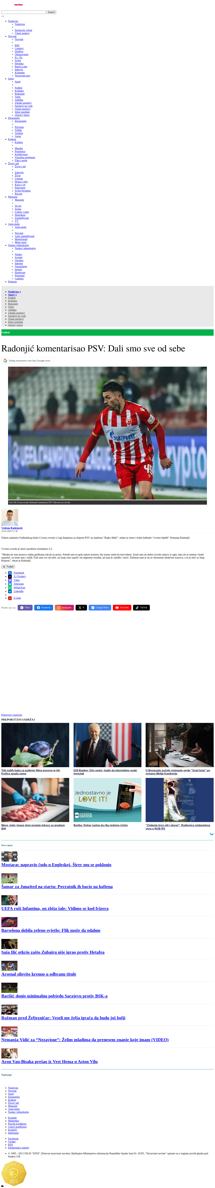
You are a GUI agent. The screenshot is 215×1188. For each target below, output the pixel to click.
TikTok (143, 607)
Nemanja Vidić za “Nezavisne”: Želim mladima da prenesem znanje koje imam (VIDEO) (85, 1039)
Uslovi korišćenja (17, 1126)
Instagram (66, 607)
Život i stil (13, 163)
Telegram (18, 583)
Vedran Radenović (12, 528)
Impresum (13, 1132)
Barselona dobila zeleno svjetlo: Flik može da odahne (50, 930)
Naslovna (13, 21)
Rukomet (13, 303)
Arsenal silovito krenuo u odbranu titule (38, 974)
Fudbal (11, 297)
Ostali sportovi (16, 319)
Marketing (13, 1120)
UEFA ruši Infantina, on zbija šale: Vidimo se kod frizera (55, 908)
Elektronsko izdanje (18, 1147)
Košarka (12, 300)
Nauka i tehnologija (18, 245)
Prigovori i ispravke (11, 714)
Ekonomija (14, 118)
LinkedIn (18, 591)
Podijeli (10, 566)
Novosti (12, 36)
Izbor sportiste (15, 322)
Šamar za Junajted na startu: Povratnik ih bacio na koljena (57, 886)
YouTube (124, 607)
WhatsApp (19, 587)
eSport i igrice (15, 325)
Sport (11, 78)
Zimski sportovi (16, 312)
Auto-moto (14, 224)
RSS (10, 1144)
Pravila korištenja (17, 1123)
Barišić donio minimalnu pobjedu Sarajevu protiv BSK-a (54, 995)
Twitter (12, 1141)
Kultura (12, 139)
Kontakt (12, 1117)
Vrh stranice (11, 1081)
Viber (16, 580)
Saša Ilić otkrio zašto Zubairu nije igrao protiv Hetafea (52, 952)
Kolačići (12, 1129)
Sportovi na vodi (17, 316)
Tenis (11, 306)
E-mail (17, 598)
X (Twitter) (19, 576)
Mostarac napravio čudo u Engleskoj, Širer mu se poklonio (56, 864)
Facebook (18, 572)
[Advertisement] (102, 639)
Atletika (12, 309)
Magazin (12, 196)
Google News (102, 607)
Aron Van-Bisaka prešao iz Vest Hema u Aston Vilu (49, 1061)
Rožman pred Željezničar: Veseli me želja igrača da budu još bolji (63, 1017)
